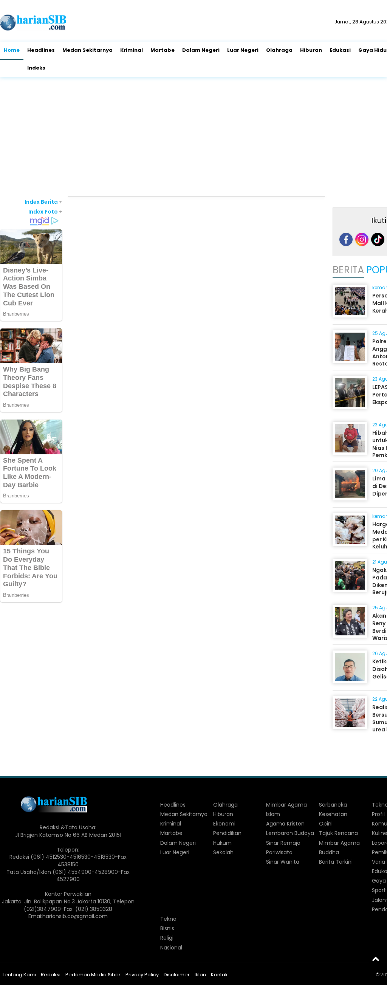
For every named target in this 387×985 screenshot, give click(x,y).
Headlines (41, 50)
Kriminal (131, 50)
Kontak (219, 974)
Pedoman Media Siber (93, 974)
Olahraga (279, 50)
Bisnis (167, 928)
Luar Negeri (243, 50)
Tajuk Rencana (338, 833)
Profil (378, 814)
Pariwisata (279, 852)
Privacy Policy (142, 974)
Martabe (162, 50)
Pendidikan (227, 833)
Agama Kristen (285, 823)
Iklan (200, 974)
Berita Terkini (336, 862)
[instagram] (361, 239)
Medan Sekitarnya (87, 50)
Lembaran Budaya (290, 833)
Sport (379, 890)
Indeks (36, 67)
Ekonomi (224, 823)
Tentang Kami (19, 974)
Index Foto (45, 211)
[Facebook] (346, 239)
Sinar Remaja (283, 843)
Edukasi (340, 50)
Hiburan (311, 50)
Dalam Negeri (201, 50)
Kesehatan (333, 814)
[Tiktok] (377, 239)
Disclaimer (177, 974)
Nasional (171, 947)
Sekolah (223, 852)
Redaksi (50, 974)
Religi (166, 938)
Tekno (168, 919)
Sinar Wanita (282, 862)
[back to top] (375, 958)
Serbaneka (333, 804)
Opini (326, 823)
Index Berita (43, 202)
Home (12, 50)
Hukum (222, 843)
